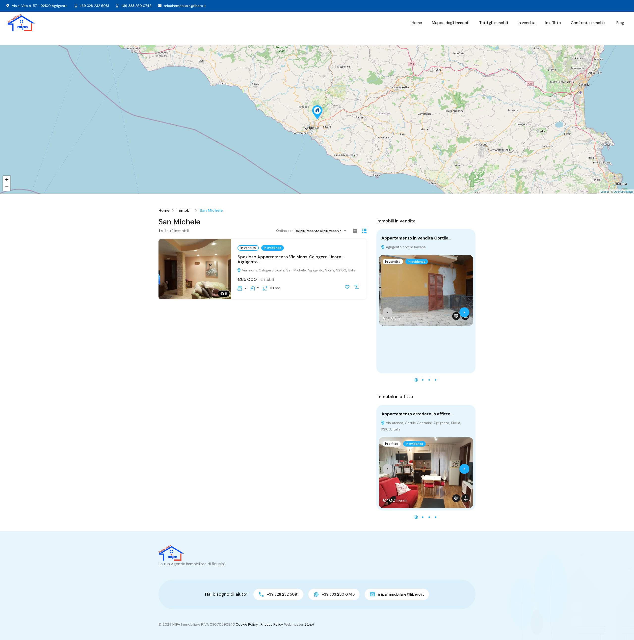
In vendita (526, 22)
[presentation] (388, 312)
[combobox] (322, 231)
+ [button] (6, 179)
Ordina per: (284, 230)
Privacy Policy (272, 624)
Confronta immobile (589, 22)
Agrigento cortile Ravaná (405, 247)
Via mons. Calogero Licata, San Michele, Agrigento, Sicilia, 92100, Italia (298, 270)
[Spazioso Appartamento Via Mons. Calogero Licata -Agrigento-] (317, 112)
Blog (620, 22)
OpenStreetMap (623, 191)
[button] (416, 380)
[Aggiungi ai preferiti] (347, 287)
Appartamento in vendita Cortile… (416, 238)
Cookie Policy (247, 624)
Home (417, 22)
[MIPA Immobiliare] (21, 22)
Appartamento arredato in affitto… (417, 414)
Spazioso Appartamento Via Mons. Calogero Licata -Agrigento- (291, 259)
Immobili (184, 211)
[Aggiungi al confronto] (356, 287)
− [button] (6, 187)
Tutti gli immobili (493, 22)
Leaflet (605, 191)
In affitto (553, 22)
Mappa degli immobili (450, 22)
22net (309, 624)
